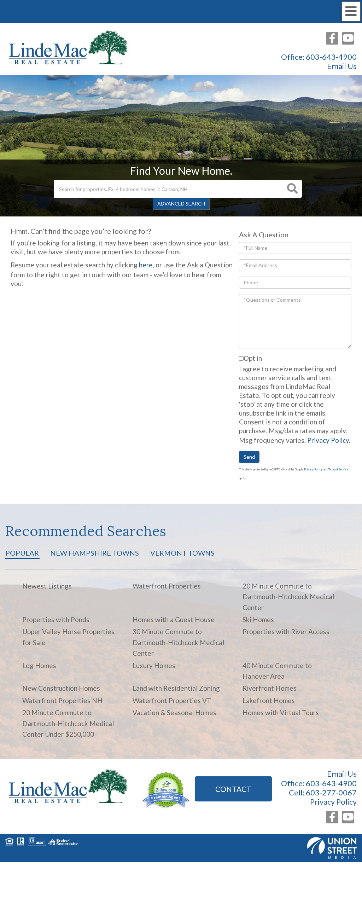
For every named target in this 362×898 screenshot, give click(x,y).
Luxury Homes (154, 665)
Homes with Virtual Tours (281, 712)
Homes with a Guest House (174, 619)
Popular (22, 553)
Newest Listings (47, 586)
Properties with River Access (286, 631)
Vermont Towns (182, 553)
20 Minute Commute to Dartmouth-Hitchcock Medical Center (288, 597)
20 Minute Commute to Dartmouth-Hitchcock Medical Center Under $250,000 (68, 723)
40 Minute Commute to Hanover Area (277, 670)
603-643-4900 (331, 57)
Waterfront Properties (167, 586)
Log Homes (39, 665)
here (146, 265)
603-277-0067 (331, 792)
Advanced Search (181, 204)
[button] (292, 189)
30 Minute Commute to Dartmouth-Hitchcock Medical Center (178, 642)
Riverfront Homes (270, 688)
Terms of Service (338, 469)
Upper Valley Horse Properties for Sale (68, 636)
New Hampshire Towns (94, 553)
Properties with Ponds (55, 619)
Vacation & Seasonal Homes (174, 712)
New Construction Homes (61, 688)
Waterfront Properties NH (62, 700)
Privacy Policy (328, 440)
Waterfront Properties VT (172, 700)
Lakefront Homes (269, 700)
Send (249, 457)
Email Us (342, 66)
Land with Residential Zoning (176, 688)
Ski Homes (258, 619)
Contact (233, 788)
